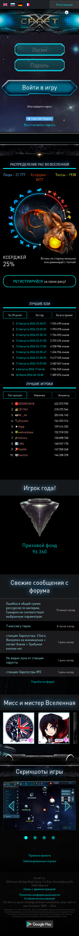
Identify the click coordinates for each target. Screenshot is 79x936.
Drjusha (23, 420)
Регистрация (64, 4)
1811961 (23, 409)
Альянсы (64, 395)
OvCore (22, 438)
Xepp (21, 426)
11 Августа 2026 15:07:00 (31, 363)
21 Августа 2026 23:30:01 (31, 323)
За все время (64, 315)
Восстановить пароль (39, 125)
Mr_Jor (22, 415)
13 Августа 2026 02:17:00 (31, 346)
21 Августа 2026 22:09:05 (31, 329)
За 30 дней (15, 315)
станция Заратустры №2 (23, 672)
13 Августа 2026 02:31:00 (31, 340)
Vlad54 (22, 449)
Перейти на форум (42, 681)
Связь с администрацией (39, 889)
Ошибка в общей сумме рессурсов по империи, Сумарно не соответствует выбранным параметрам (25, 609)
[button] (11, 806)
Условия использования (39, 898)
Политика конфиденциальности (39, 894)
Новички (39, 395)
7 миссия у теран (18, 626)
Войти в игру (39, 87)
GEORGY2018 (26, 403)
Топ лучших (15, 395)
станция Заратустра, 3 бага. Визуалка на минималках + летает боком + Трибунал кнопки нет (26, 641)
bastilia (23, 455)
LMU (21, 443)
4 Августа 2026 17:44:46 (30, 369)
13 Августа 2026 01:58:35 (31, 357)
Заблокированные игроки (39, 861)
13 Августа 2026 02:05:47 (31, 352)
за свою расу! (39, 281)
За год (39, 315)
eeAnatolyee (25, 432)
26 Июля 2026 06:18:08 (29, 375)
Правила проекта (40, 855)
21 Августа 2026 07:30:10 (31, 335)
